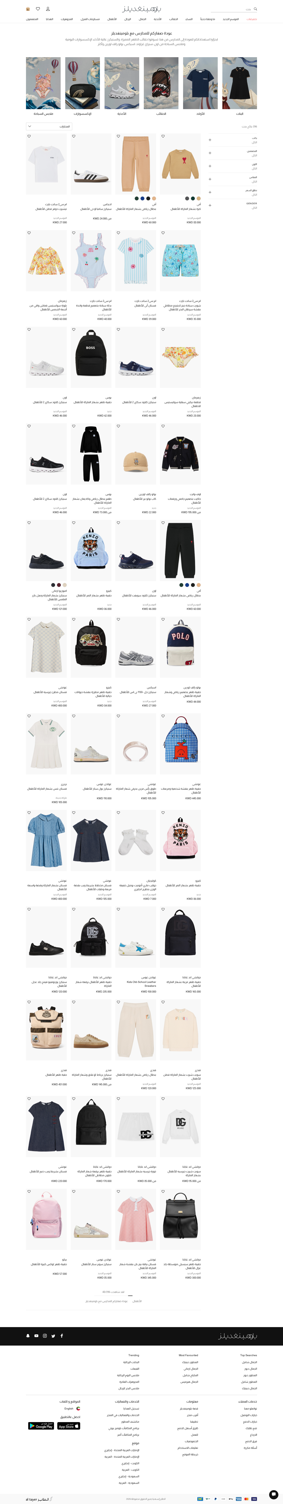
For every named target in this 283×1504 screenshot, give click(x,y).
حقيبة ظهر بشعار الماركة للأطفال (92, 402)
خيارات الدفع (250, 1421)
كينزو (108, 590)
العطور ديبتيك (190, 1362)
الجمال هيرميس (189, 1381)
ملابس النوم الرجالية (128, 1375)
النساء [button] (189, 19)
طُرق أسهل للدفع (187, 1428)
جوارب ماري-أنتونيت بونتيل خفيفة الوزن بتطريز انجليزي (137, 887)
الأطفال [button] (111, 19)
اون (154, 397)
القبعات (135, 1368)
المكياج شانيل (190, 1375)
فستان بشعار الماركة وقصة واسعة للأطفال (47, 887)
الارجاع (253, 1434)
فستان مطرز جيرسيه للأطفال (50, 692)
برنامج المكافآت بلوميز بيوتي (123, 1428)
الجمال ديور (250, 1368)
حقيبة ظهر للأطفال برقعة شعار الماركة (93, 983)
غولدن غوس (104, 784)
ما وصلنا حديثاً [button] (207, 19)
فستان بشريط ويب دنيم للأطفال (48, 1171)
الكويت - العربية (130, 1469)
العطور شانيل (249, 1381)
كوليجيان (151, 880)
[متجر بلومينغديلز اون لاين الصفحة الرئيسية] (141, 9)
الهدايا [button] (49, 19)
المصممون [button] (32, 19)
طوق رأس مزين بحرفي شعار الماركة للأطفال (136, 790)
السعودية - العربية (129, 1482)
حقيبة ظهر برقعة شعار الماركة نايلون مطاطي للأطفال (94, 1173)
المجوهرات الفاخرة (129, 1381)
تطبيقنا (194, 1421)
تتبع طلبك (251, 1428)
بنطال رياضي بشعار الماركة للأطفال (136, 208)
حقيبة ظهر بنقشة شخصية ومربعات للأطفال (181, 790)
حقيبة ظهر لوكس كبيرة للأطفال (49, 1264)
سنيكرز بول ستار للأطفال (97, 788)
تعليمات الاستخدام (188, 1447)
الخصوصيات (191, 1441)
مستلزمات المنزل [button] (90, 19)
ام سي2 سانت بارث (56, 204)
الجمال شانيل (249, 1362)
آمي (199, 204)
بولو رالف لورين (147, 494)
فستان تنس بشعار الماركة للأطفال (47, 788)
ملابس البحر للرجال (128, 1388)
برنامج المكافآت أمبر (128, 1434)
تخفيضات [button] (252, 19)
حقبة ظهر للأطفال (56, 1074)
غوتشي (62, 687)
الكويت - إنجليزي (130, 1463)
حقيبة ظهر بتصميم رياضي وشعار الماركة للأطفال (182, 693)
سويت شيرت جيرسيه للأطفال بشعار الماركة (184, 1173)
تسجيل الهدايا (131, 1408)
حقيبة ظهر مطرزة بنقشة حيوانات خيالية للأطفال (93, 693)
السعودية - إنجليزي (128, 1476)
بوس (108, 397)
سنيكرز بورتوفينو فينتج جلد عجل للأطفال (49, 983)
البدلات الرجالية (131, 1362)
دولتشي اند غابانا (192, 977)
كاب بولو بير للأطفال (144, 498)
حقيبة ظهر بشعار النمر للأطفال (93, 595)
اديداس (107, 204)
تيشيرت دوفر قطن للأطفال (51, 208)
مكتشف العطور (130, 1421)
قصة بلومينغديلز (189, 1408)
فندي (198, 1070)
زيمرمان (62, 300)
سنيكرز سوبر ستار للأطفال (96, 1264)
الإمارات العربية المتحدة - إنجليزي (121, 1450)
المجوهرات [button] (67, 19)
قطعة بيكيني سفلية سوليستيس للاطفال (182, 404)
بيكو (64, 1259)
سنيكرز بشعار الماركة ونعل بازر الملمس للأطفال (49, 597)
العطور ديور (250, 1375)
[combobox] (49, 126)
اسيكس (151, 687)
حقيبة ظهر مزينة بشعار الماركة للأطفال (184, 983)
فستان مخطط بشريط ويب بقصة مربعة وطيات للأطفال (92, 887)
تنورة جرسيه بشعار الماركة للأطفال (136, 1171)
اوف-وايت (195, 494)
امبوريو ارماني (59, 590)
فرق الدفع (251, 1441)
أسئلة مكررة (250, 1447)
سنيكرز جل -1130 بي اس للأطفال (138, 692)
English (68, 1408)
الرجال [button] (127, 19)
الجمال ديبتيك (249, 1388)
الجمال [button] (142, 19)
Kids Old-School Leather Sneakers (141, 983)
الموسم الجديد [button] (231, 19)
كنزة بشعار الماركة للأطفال (186, 208)
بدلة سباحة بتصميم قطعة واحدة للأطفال (93, 307)
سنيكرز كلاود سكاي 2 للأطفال (139, 402)
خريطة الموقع (190, 1454)
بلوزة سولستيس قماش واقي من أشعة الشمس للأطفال (48, 307)
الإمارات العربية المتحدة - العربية (122, 1456)
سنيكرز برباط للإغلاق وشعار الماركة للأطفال (91, 1076)
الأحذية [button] (157, 19)
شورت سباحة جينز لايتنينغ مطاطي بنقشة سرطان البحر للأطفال (182, 307)
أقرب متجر (192, 1415)
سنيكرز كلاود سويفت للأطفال (139, 595)
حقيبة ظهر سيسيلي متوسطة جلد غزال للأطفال (182, 1266)
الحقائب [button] (173, 19)
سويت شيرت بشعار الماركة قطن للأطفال (182, 1076)
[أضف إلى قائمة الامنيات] (163, 136)
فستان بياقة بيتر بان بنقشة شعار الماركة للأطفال (137, 1266)
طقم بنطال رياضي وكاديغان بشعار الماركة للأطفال (91, 500)
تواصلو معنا (250, 1408)
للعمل (194, 1434)
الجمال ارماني (191, 1368)
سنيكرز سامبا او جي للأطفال (95, 208)
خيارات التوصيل (248, 1415)
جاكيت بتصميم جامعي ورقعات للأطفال (184, 500)
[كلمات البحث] (255, 9)
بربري (64, 784)
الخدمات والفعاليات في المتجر (123, 1415)
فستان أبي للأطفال (145, 305)
